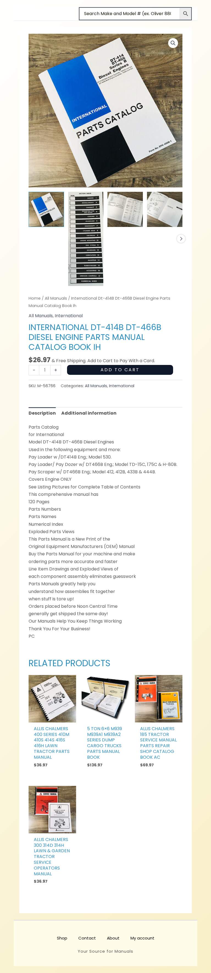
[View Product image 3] (125, 209)
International (69, 316)
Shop (62, 938)
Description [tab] (42, 413)
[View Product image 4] (164, 209)
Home (35, 298)
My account (142, 938)
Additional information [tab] (88, 413)
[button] (173, 43)
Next (181, 239)
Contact (87, 938)
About (113, 938)
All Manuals (56, 298)
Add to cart (120, 370)
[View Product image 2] (86, 239)
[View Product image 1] (46, 209)
